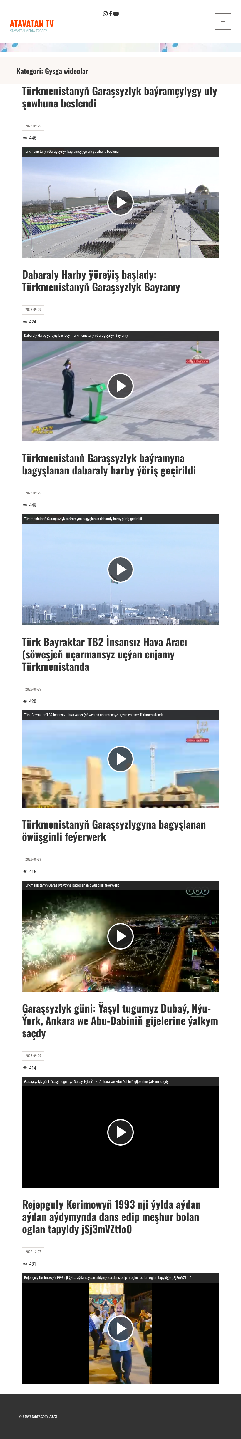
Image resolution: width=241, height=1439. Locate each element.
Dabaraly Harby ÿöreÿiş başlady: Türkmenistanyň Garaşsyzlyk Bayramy (101, 280)
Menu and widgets (223, 29)
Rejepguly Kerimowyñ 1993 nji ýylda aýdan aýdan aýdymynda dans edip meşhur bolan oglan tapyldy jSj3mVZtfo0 (111, 1216)
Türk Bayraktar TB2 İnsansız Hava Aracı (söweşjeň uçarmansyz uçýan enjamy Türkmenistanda (104, 654)
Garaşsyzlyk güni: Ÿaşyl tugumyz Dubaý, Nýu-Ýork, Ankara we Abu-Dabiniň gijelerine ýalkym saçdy (120, 1020)
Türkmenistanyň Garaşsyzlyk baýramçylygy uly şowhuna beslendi (119, 96)
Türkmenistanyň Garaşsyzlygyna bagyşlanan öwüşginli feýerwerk (114, 830)
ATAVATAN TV (32, 23)
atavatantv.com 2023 (40, 1416)
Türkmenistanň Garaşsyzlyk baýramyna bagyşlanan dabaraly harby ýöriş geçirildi (109, 463)
